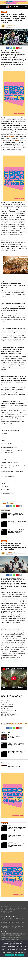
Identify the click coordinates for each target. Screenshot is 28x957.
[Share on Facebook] (7, 47)
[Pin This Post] (17, 47)
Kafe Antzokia (20, 723)
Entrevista (4, 502)
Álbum (14, 723)
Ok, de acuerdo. (9, 954)
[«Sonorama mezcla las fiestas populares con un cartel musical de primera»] (4, 532)
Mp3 (9, 939)
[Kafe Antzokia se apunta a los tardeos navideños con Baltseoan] (4, 737)
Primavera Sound (16, 502)
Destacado (15, 933)
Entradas (16, 937)
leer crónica (10, 136)
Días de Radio (17, 935)
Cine (17, 939)
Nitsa (9, 502)
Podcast (22, 933)
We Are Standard (16, 724)
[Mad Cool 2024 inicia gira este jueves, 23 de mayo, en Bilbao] (4, 754)
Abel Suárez (12, 501)
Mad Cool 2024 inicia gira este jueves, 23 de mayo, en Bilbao (16, 752)
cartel (10, 937)
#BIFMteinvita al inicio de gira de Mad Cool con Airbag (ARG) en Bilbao (16, 744)
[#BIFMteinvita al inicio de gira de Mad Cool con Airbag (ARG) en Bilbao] (4, 745)
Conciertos (4, 937)
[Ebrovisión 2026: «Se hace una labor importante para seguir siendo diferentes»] (4, 515)
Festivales (4, 935)
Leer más (21, 954)
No (16, 954)
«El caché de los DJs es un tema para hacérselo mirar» (17, 522)
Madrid (13, 939)
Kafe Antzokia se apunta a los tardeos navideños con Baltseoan (16, 736)
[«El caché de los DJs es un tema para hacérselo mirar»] (4, 524)
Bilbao (3, 933)
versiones (8, 724)
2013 (21, 937)
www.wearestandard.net (8, 661)
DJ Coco (19, 501)
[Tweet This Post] (10, 47)
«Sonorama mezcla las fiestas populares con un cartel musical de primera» (16, 531)
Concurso (4, 939)
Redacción (10, 25)
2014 (10, 723)
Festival (10, 935)
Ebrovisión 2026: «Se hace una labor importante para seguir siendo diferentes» (17, 514)
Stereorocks (9, 503)
